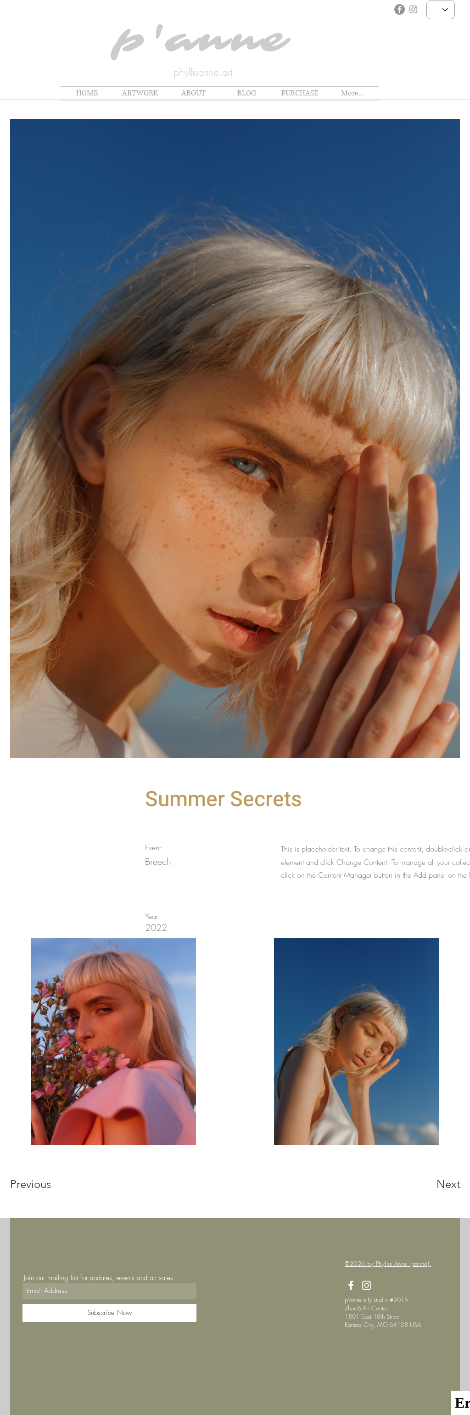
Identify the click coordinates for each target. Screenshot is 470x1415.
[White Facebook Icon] (351, 1285)
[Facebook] (399, 9)
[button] (140, 93)
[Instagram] (413, 9)
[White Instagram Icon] (366, 1285)
